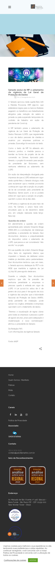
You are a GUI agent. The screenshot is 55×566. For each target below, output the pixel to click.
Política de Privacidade (17, 421)
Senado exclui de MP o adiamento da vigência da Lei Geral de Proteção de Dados (25, 92)
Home (10, 375)
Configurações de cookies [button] (15, 560)
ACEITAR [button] (33, 560)
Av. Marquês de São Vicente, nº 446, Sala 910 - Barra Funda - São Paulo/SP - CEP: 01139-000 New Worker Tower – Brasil (27, 502)
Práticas (11, 385)
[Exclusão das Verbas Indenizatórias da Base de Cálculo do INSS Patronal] (53, 283)
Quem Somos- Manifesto (18, 380)
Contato (11, 395)
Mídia (10, 390)
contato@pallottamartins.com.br (21, 453)
